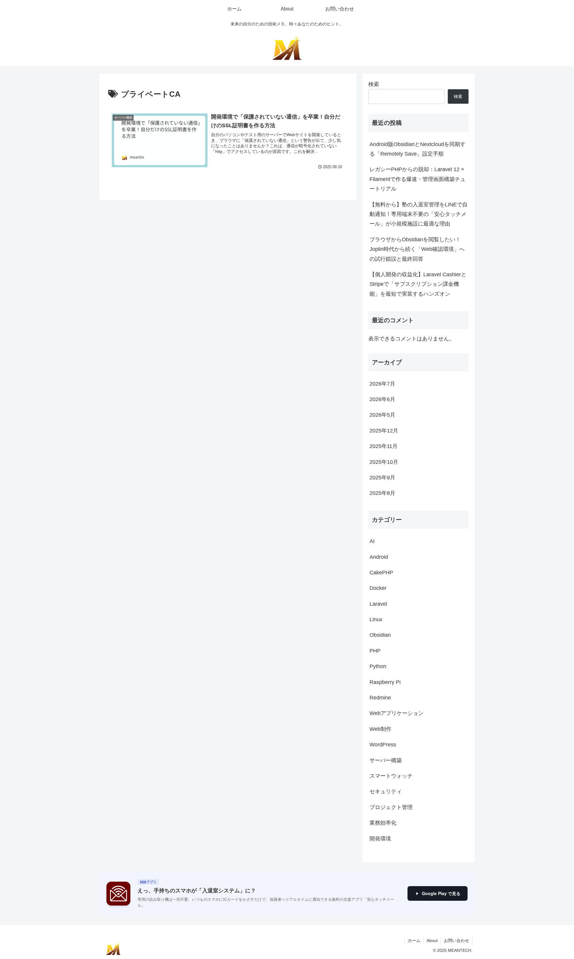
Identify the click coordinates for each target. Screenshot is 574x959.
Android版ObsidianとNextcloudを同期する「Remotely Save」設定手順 (417, 149)
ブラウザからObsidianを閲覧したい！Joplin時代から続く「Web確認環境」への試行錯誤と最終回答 (417, 249)
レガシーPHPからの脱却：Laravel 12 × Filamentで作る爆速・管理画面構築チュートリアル (417, 179)
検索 (373, 84)
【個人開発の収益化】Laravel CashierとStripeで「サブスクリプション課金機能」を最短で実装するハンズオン (418, 284)
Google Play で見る (441, 893)
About (432, 940)
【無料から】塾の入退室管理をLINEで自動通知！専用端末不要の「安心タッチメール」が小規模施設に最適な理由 (419, 214)
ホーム (414, 940)
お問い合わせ (456, 940)
